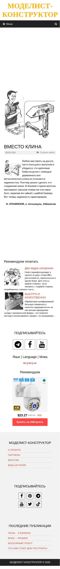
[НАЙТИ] (56, 24)
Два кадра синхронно (39, 268)
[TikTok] (38, 504)
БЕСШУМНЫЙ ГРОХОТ (20, 543)
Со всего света (47, 152)
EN (29, 363)
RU (24, 363)
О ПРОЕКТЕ (14, 450)
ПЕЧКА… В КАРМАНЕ (19, 533)
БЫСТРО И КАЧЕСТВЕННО (35, 295)
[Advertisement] (30, 57)
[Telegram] (18, 344)
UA (35, 363)
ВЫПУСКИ (13, 460)
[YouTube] (42, 344)
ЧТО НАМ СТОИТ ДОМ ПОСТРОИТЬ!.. (28, 548)
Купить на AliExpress (30, 422)
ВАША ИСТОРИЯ (17, 465)
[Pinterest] (30, 496)
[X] (30, 504)
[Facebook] (30, 344)
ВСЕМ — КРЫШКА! (18, 538)
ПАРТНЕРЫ (14, 455)
